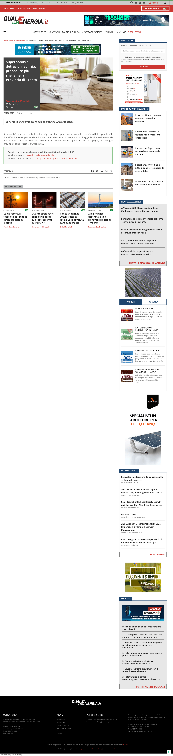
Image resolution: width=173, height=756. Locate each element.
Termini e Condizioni (111, 749)
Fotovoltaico (39, 32)
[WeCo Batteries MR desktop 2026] (143, 88)
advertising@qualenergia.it (102, 722)
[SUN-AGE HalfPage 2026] (143, 430)
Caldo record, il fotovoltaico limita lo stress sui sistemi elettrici (15, 218)
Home (6, 40)
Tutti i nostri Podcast (150, 686)
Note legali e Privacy (83, 749)
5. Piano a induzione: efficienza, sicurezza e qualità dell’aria (138, 662)
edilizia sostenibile (27, 177)
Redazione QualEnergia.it (18, 101)
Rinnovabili (54, 32)
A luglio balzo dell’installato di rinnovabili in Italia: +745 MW (99, 218)
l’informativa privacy (149, 59)
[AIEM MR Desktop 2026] (143, 282)
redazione (126, 745)
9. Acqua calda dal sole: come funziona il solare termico (142, 628)
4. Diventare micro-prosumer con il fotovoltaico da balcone (140, 670)
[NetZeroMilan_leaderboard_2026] (126, 20)
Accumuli (109, 32)
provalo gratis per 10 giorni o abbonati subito (54, 158)
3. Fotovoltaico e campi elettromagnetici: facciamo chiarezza (141, 678)
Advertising (24, 8)
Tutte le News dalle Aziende (147, 263)
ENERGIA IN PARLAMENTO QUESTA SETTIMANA (148, 370)
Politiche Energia (71, 32)
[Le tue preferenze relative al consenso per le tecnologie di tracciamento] (169, 752)
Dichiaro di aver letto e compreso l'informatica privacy (143, 57)
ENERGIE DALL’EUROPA (147, 350)
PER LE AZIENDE (94, 714)
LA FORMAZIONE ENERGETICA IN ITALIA (146, 329)
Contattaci (39, 8)
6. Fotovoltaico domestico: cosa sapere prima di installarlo (142, 654)
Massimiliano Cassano (11, 227)
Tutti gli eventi (155, 554)
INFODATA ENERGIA (14, 3)
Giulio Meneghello (66, 227)
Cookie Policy (97, 749)
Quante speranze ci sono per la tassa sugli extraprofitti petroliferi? (43, 218)
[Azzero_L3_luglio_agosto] (58, 49)
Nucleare (121, 32)
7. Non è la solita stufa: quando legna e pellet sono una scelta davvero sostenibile (142, 645)
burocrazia (14, 177)
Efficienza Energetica (18, 40)
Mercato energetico (92, 32)
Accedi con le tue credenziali (41, 155)
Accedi (155, 2)
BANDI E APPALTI (144, 308)
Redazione (9, 8)
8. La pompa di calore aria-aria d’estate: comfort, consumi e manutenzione (142, 635)
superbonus (40, 177)
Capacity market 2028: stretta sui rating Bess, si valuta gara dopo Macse (72, 218)
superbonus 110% (53, 177)
